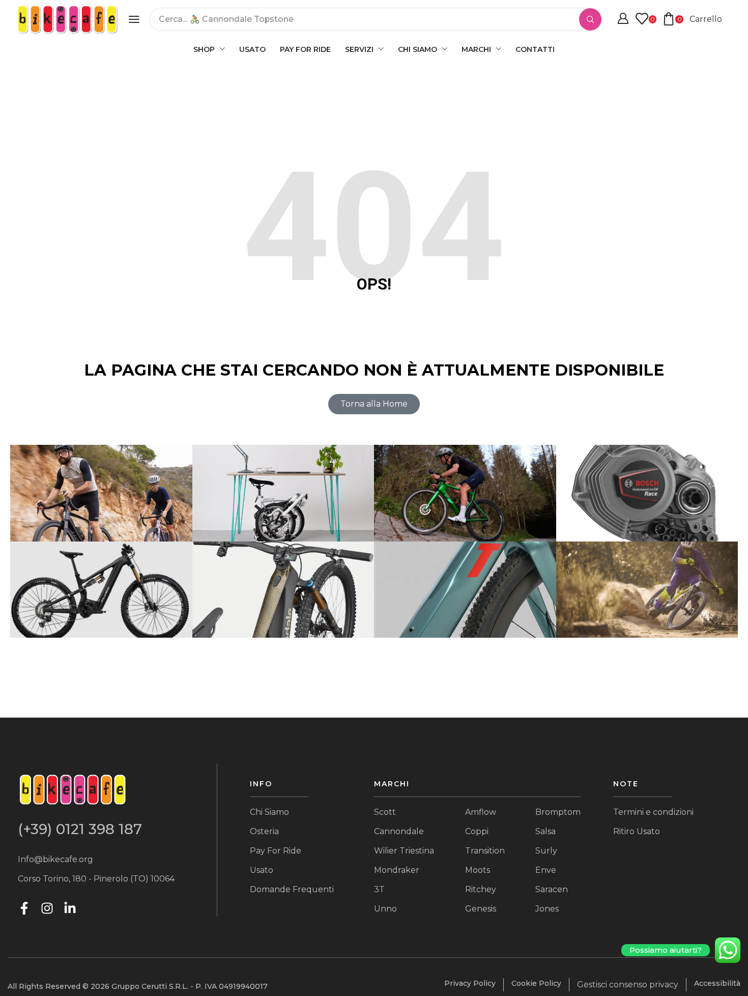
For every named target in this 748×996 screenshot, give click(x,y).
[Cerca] (590, 19)
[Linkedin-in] (70, 908)
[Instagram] (47, 908)
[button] (134, 19)
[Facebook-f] (24, 908)
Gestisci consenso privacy (627, 984)
